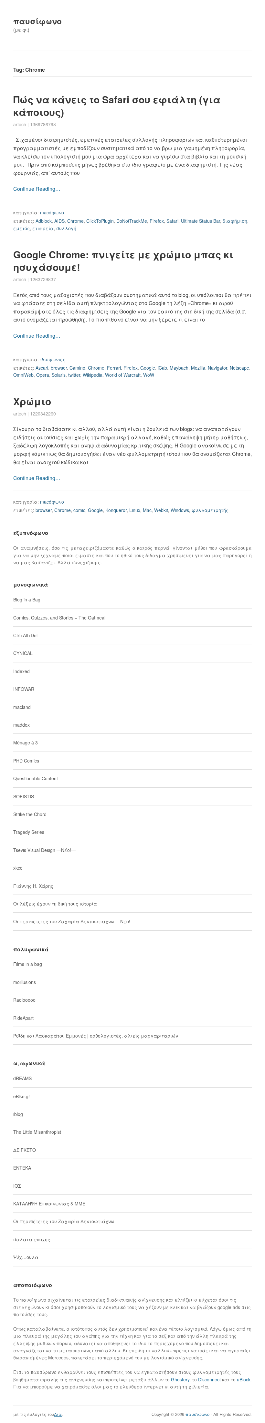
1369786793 (43, 124)
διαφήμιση (235, 221)
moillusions (24, 982)
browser (59, 367)
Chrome (75, 221)
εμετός (21, 228)
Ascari (42, 367)
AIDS (59, 221)
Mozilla (198, 367)
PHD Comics (26, 760)
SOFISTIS (23, 796)
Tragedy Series (28, 832)
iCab (162, 367)
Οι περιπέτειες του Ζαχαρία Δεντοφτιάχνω (63, 1221)
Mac (147, 510)
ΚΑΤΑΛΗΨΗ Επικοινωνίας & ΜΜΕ (49, 1203)
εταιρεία (43, 228)
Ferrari (114, 367)
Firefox (157, 221)
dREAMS (22, 1078)
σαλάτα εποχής (31, 1239)
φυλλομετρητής (210, 510)
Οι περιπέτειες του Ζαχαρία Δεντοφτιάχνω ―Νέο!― (74, 921)
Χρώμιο (32, 401)
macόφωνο (52, 212)
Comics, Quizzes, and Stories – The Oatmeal (59, 617)
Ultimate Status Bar (200, 221)
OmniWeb (23, 375)
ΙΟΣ (17, 1185)
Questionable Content (35, 778)
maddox (21, 725)
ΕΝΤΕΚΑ (22, 1167)
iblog (18, 1114)
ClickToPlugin (100, 221)
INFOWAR (23, 689)
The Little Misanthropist (37, 1132)
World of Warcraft (123, 375)
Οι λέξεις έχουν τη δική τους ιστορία (55, 903)
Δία (58, 1414)
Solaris (59, 375)
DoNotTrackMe (131, 221)
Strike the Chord (30, 814)
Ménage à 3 (25, 742)
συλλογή (66, 228)
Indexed (21, 671)
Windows (180, 510)
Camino (77, 367)
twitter (74, 375)
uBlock (243, 1379)
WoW (148, 375)
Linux (134, 510)
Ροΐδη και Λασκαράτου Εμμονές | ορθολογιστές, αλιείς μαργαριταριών (95, 1035)
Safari (172, 221)
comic (79, 510)
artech (19, 124)
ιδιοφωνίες (53, 359)
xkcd (18, 868)
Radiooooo (24, 1000)
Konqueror (116, 510)
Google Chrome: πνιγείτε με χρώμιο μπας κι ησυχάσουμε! (123, 260)
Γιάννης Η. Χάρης (33, 886)
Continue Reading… (36, 188)
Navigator (217, 367)
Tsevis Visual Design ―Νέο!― (44, 850)
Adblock (44, 221)
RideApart (23, 1018)
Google (147, 367)
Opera (42, 375)
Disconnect (209, 1379)
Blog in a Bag (26, 599)
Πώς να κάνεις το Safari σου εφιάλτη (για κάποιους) (116, 105)
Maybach (179, 367)
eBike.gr (21, 1096)
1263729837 (43, 279)
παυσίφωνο (37, 20)
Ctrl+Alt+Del (25, 635)
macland (22, 707)
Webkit (161, 510)
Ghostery (180, 1379)
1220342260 (43, 413)
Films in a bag (27, 964)
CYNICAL (23, 653)
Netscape (239, 367)
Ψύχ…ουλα (25, 1257)
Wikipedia (92, 375)
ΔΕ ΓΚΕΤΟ (24, 1150)
